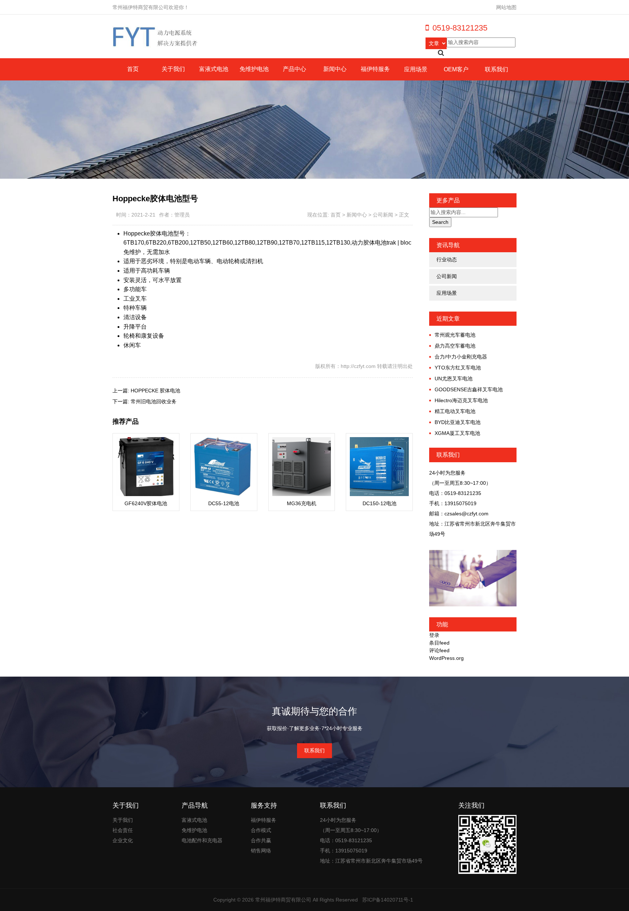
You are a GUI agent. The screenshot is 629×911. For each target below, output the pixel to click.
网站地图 (506, 7)
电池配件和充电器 (202, 840)
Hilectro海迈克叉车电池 (461, 400)
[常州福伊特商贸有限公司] (155, 36)
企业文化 (122, 840)
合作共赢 (261, 840)
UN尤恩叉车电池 (453, 378)
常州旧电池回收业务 (154, 401)
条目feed (439, 643)
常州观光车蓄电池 (455, 335)
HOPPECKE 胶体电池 (155, 390)
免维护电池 (254, 69)
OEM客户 (456, 69)
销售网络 (261, 850)
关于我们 (173, 69)
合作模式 (261, 830)
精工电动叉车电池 (455, 411)
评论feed (439, 650)
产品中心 (294, 69)
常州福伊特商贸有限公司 (283, 900)
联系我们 (496, 69)
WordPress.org (446, 658)
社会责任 (122, 830)
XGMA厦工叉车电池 (457, 433)
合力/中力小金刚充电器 (461, 357)
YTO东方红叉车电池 (458, 368)
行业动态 (446, 259)
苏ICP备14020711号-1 (387, 900)
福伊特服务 (375, 69)
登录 (434, 635)
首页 (133, 69)
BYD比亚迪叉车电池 (457, 422)
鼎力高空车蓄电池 (455, 346)
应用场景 (415, 69)
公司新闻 (383, 215)
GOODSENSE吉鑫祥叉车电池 (469, 389)
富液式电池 (213, 69)
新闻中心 (335, 69)
